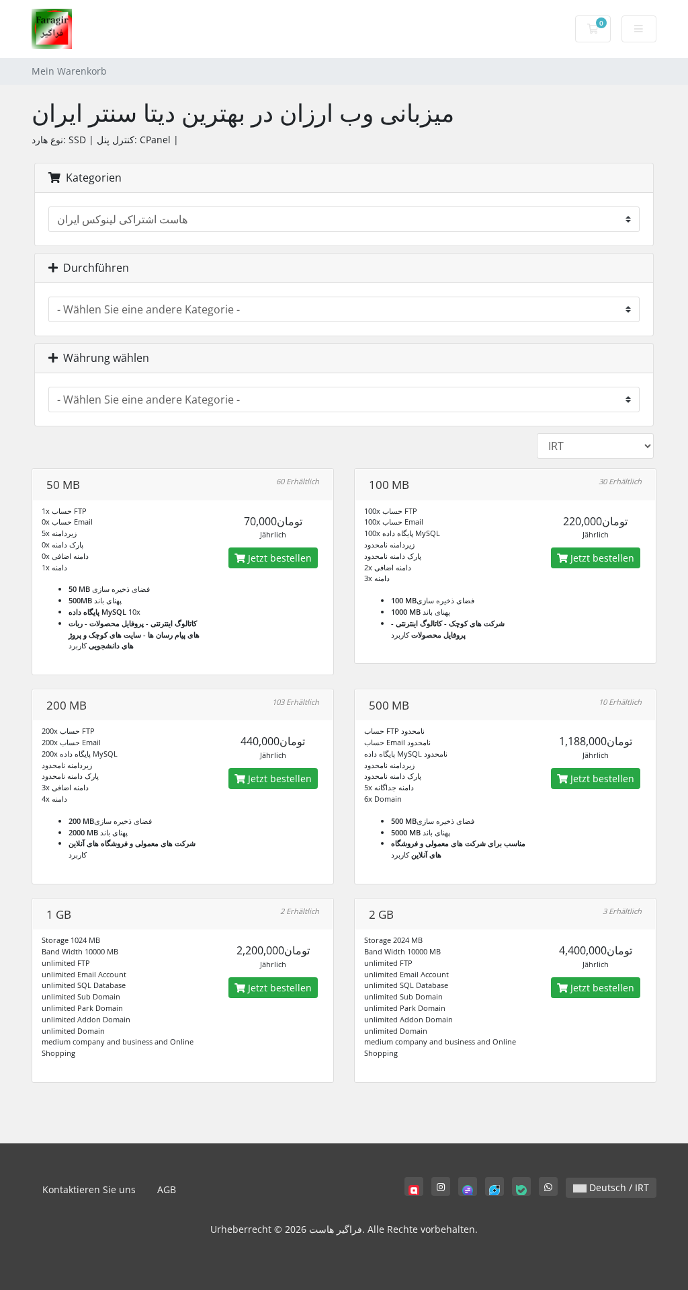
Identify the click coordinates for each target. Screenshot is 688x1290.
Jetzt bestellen (278, 558)
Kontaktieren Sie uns (89, 1189)
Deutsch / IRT (618, 1187)
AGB (166, 1189)
